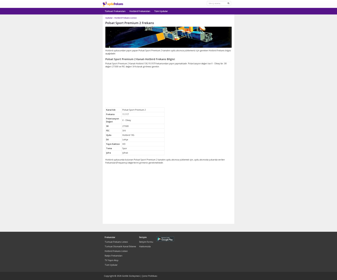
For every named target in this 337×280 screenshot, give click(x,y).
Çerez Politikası (149, 275)
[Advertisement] (168, 87)
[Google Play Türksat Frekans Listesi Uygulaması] (165, 238)
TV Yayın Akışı (111, 260)
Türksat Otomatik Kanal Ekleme (120, 246)
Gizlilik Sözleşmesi (131, 275)
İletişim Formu (146, 241)
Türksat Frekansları (115, 11)
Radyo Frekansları (113, 255)
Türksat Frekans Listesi (116, 241)
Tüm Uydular (161, 11)
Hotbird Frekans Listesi (116, 251)
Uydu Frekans (113, 4)
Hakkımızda (145, 246)
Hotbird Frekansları (139, 11)
